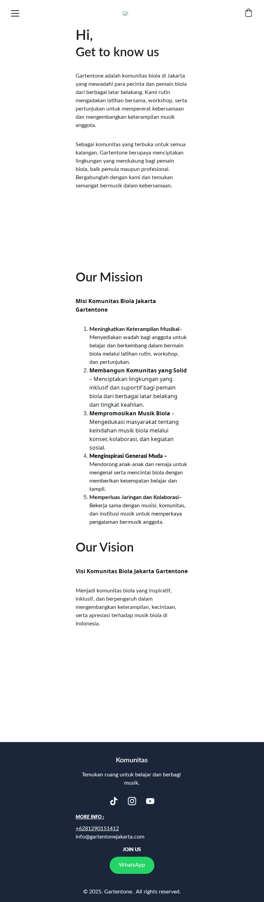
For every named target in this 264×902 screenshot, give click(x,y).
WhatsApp (132, 865)
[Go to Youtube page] (150, 801)
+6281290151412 (97, 828)
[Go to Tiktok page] (114, 801)
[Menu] (15, 13)
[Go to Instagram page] (132, 801)
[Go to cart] (248, 13)
